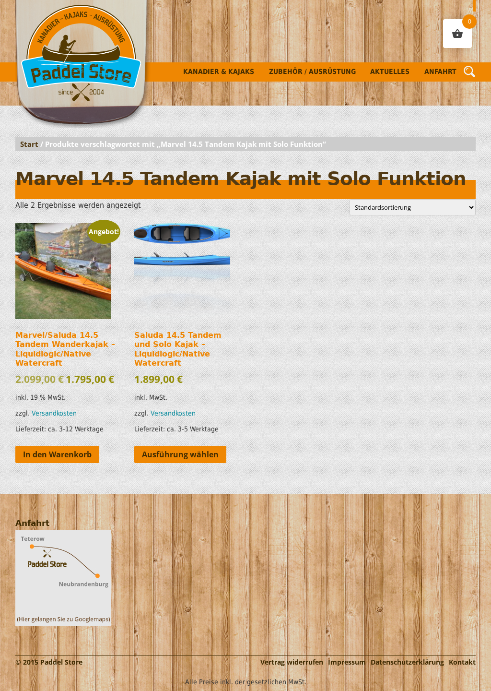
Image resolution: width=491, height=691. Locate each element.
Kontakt (462, 662)
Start (29, 144)
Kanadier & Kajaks (218, 71)
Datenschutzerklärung (407, 662)
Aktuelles (389, 71)
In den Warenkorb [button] (57, 454)
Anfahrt (440, 71)
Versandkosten (54, 413)
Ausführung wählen (180, 454)
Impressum (347, 662)
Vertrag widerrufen (291, 662)
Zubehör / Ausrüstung (312, 71)
